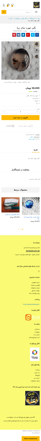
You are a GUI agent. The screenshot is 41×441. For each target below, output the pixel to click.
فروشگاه (37, 375)
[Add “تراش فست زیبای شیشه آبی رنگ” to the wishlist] (26, 213)
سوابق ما (37, 332)
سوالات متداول (36, 291)
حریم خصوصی (36, 282)
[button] (10, 125)
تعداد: (38, 109)
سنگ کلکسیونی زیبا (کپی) (12, 214)
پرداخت (37, 370)
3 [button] (18, 229)
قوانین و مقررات (35, 285)
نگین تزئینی (33, 31)
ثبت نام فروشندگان (34, 338)
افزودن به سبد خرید (20, 118)
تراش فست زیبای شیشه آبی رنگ (32, 217)
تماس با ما (37, 335)
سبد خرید (37, 373)
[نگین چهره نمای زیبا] (37, 35)
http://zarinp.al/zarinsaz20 (31, 304)
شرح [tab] (36, 150)
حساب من (37, 378)
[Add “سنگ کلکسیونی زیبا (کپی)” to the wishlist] (6, 211)
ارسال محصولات (35, 288)
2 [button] (20, 229)
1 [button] (22, 229)
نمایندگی (37, 329)
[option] (30, 211)
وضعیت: (35, 91)
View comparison (30, 438)
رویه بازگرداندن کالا (34, 293)
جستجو (3, 12)
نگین (31, 137)
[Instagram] (39, 271)
